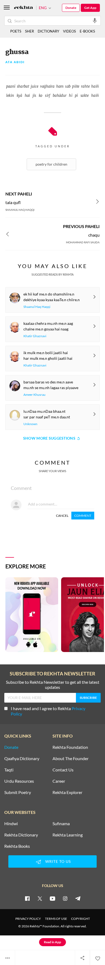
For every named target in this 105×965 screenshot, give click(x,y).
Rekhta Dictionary (21, 835)
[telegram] (78, 898)
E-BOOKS (87, 31)
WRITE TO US (58, 861)
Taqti (8, 770)
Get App (90, 8)
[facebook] (27, 898)
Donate (70, 8)
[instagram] (65, 898)
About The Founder (70, 758)
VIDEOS (69, 31)
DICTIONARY (48, 31)
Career (58, 781)
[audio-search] (94, 20)
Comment (82, 516)
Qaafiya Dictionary (21, 758)
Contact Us (63, 770)
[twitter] (40, 898)
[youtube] (52, 898)
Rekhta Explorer (67, 792)
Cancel (62, 516)
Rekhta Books (17, 846)
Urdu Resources (19, 781)
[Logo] (23, 8)
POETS (15, 31)
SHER (29, 31)
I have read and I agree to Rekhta (48, 711)
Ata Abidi (15, 62)
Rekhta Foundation (70, 747)
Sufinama (61, 823)
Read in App (52, 942)
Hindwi (11, 823)
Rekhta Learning (67, 835)
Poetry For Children (51, 164)
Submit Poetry (17, 792)
